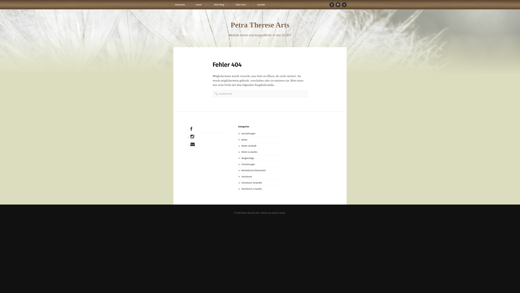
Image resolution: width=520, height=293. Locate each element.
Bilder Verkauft (248, 146)
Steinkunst (246, 176)
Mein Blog (219, 4)
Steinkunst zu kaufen (251, 189)
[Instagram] (338, 4)
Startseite (180, 4)
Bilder (244, 139)
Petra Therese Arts (260, 25)
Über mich (241, 4)
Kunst (199, 4)
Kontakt (261, 4)
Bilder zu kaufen (249, 152)
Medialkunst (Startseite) (253, 170)
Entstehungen (248, 164)
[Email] (344, 4)
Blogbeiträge (247, 158)
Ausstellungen (248, 133)
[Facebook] (331, 4)
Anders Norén (278, 213)
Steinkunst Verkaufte (251, 182)
